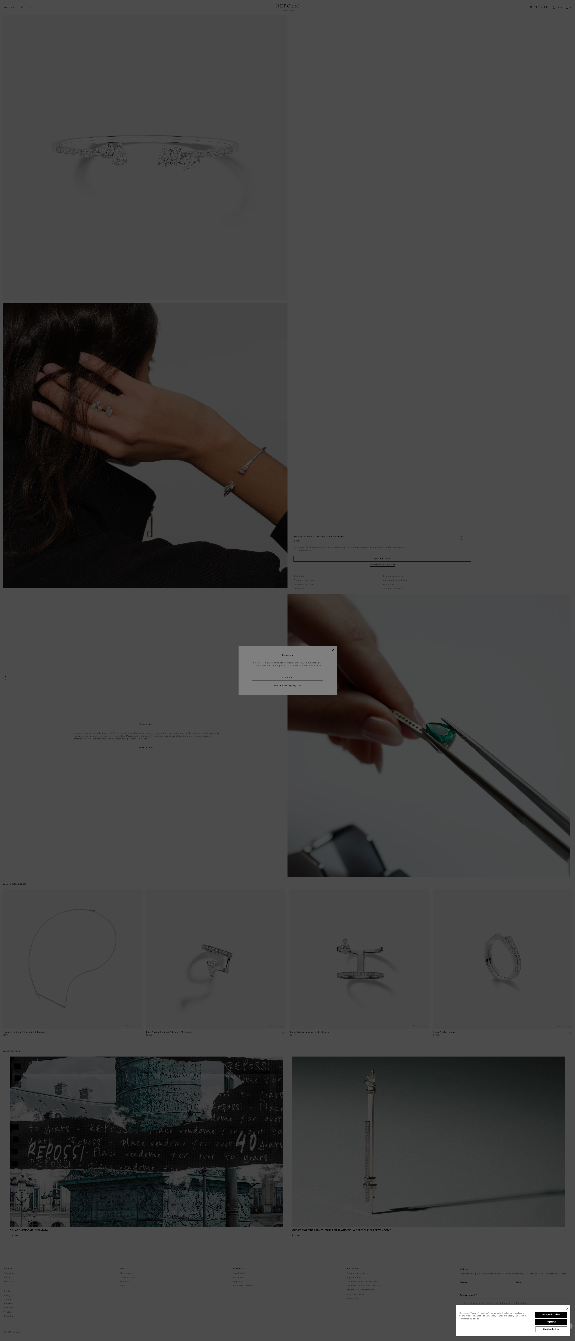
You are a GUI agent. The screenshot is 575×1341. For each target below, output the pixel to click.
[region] (513, 1320)
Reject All (551, 1322)
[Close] (567, 1309)
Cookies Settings (551, 1329)
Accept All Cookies (551, 1315)
